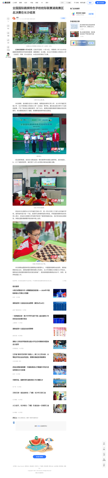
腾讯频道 (61, 466)
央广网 (14, 386)
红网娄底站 (15, 348)
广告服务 (41, 466)
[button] (91, 14)
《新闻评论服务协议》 (34, 418)
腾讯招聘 (46, 466)
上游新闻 (15, 322)
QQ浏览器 (56, 466)
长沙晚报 (15, 399)
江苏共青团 (15, 361)
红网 (14, 297)
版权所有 (41, 473)
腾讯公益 (51, 466)
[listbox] (39, 349)
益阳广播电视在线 (17, 310)
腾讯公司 (37, 473)
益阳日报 (15, 335)
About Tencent (21, 466)
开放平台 (37, 466)
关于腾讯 (15, 466)
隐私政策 (32, 466)
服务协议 (27, 466)
